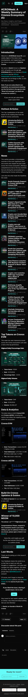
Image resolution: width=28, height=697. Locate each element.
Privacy (18, 684)
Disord (3, 534)
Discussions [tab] (13, 650)
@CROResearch (15, 571)
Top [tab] (3, 650)
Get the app (22, 690)
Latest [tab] (7, 650)
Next (21, 619)
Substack (6, 693)
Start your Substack (10, 690)
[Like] (2, 31)
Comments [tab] (5, 630)
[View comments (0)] (6, 31)
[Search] (8, 3)
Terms (22, 684)
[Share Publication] (12, 3)
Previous (7, 619)
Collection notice (14, 686)
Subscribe (18, 3)
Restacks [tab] (11, 630)
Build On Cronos (12, 125)
